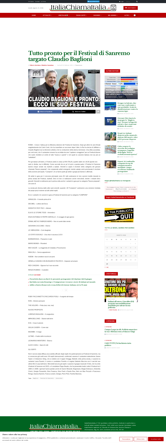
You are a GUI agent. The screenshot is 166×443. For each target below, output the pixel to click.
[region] (83, 437)
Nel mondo (112, 15)
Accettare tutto (156, 439)
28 (126, 260)
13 (121, 251)
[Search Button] (136, 1)
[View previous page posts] (62, 290)
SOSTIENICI (131, 8)
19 (116, 256)
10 (107, 251)
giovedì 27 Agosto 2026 (125, 174)
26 (116, 260)
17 (107, 256)
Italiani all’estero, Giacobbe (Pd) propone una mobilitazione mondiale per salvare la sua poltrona (121, 304)
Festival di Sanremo (47, 378)
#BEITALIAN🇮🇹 (63, 15)
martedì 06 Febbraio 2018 (65, 65)
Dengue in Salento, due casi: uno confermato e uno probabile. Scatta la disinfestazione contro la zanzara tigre (128, 107)
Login (122, 1)
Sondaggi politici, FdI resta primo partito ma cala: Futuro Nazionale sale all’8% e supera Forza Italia (121, 92)
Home (34, 15)
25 (112, 260)
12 (116, 251)
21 (126, 256)
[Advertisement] (83, 34)
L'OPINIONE (108, 326)
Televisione (78, 65)
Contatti (37, 1)
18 (111, 256)
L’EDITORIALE (111, 299)
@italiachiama (122, 189)
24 (107, 260)
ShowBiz (96, 15)
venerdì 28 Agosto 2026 (114, 97)
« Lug (106, 267)
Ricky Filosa (113, 310)
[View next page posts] (66, 290)
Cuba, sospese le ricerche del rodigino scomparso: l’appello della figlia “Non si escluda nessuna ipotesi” (127, 150)
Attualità (46, 15)
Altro (126, 15)
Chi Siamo (31, 1)
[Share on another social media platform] (98, 112)
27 (121, 260)
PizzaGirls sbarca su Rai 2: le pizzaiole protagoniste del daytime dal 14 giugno (61, 279)
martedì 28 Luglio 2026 (126, 310)
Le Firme (43, 1)
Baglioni (35, 378)
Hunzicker (59, 378)
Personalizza (126, 439)
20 (121, 256)
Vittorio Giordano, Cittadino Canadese (42, 65)
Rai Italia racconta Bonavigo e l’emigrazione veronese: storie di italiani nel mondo (62, 282)
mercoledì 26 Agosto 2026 (113, 334)
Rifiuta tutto (140, 439)
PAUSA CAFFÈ (80, 15)
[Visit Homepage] (83, 8)
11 (111, 251)
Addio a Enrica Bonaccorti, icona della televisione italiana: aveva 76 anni (58, 285)
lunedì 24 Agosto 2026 (112, 347)
